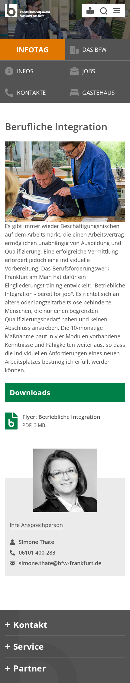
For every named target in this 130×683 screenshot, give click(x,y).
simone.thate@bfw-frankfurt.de (60, 563)
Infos (25, 71)
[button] (103, 10)
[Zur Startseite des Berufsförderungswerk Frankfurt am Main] (27, 10)
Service (28, 646)
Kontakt (30, 624)
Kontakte (31, 93)
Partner (29, 668)
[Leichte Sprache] (90, 10)
